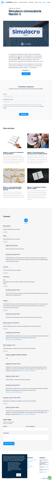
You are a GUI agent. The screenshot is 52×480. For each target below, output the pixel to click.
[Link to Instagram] (46, 478)
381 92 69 (44, 472)
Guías (28, 463)
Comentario (6, 433)
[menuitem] (7, 2)
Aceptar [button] (18, 475)
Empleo (28, 467)
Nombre (5, 426)
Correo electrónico (30, 426)
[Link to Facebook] (42, 478)
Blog (28, 464)
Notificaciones (30, 461)
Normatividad (29, 466)
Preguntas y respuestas (31, 459)
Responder (5, 241)
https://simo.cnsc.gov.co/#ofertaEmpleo (14, 339)
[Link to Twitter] (44, 478)
